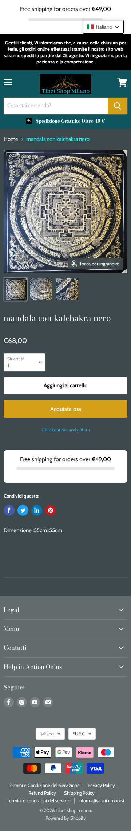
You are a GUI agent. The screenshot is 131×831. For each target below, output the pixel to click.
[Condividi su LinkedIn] (36, 510)
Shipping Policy (79, 793)
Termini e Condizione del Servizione (44, 785)
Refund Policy (42, 793)
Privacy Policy (101, 785)
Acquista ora (65, 408)
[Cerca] (117, 106)
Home (11, 139)
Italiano (47, 733)
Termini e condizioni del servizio (38, 800)
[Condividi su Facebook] (9, 510)
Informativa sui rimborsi (101, 800)
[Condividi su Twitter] (22, 510)
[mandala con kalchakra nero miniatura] (15, 289)
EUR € (78, 733)
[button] (103, 26)
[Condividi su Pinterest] (50, 510)
